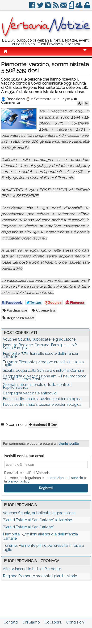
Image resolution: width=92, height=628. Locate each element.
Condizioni (75, 622)
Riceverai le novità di (27, 472)
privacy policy (18, 481)
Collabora (53, 622)
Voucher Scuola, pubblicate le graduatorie (39, 339)
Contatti (11, 622)
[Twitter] (40, 7)
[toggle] (85, 53)
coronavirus (45, 310)
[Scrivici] (64, 7)
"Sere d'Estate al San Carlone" (28, 527)
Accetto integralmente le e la (45, 479)
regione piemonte (20, 318)
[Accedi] (87, 7)
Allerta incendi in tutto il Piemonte (32, 569)
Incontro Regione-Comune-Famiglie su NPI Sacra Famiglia (40, 346)
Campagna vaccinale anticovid (30, 393)
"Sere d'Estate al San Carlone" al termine (37, 520)
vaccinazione (16, 310)
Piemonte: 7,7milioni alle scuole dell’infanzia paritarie (40, 355)
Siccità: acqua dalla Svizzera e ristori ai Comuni (43, 370)
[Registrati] (79, 7)
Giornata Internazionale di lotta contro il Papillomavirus (37, 386)
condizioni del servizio (65, 478)
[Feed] (56, 7)
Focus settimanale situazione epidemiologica (42, 399)
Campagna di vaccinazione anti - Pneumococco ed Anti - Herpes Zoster (45, 377)
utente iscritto (69, 443)
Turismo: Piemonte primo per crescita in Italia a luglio (43, 363)
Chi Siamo (31, 622)
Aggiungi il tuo (44, 424)
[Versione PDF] (72, 7)
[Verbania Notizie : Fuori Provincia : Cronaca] (46, 36)
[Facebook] (32, 7)
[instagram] (48, 7)
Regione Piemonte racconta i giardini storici (40, 576)
